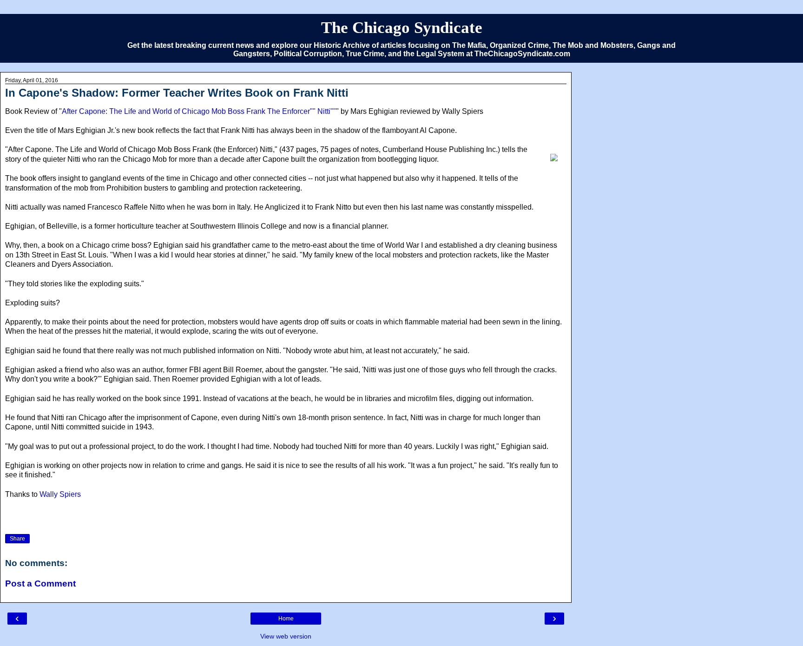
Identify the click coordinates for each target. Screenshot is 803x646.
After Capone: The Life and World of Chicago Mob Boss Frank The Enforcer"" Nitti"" (199, 111)
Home (286, 618)
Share (17, 538)
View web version (285, 636)
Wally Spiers (60, 494)
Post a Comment (40, 583)
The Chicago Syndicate (401, 27)
